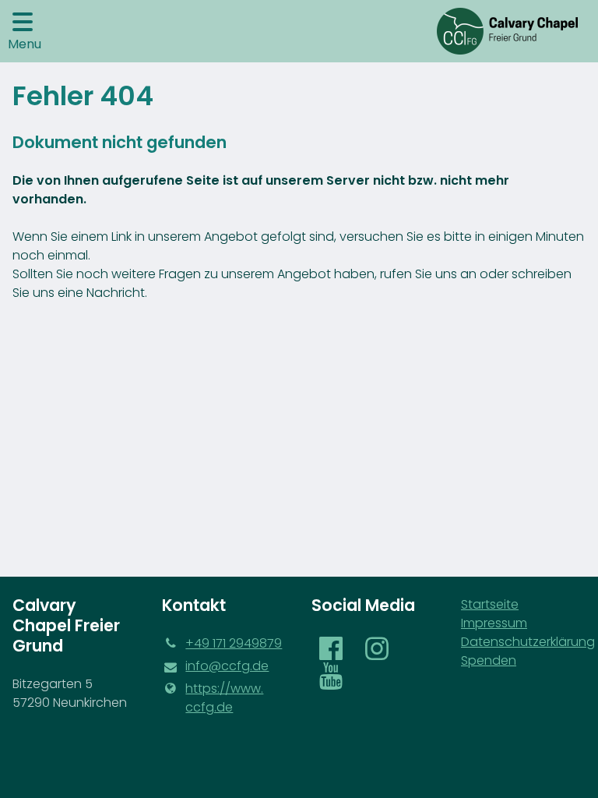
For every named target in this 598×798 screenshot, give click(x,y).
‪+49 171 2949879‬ (233, 643)
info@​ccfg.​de (227, 666)
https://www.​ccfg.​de (224, 698)
